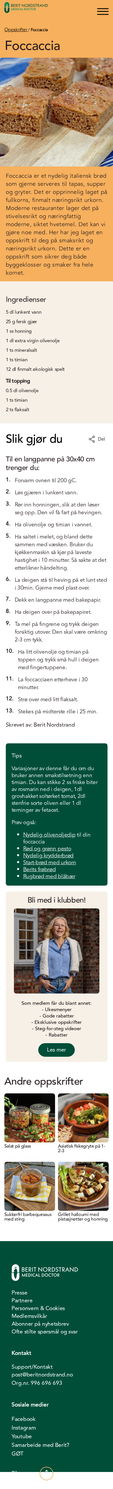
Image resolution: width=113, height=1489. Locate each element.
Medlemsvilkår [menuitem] (29, 1316)
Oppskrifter (16, 29)
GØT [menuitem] (17, 1453)
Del (101, 439)
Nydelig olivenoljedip (49, 834)
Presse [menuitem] (19, 1292)
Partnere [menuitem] (22, 1300)
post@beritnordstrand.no (42, 1375)
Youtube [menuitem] (22, 1436)
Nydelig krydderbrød (48, 855)
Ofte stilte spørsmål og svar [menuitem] (45, 1331)
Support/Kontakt (32, 1367)
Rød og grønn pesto (47, 848)
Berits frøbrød (39, 869)
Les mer (56, 1049)
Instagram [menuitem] (24, 1427)
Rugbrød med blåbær (49, 876)
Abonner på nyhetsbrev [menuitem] (40, 1324)
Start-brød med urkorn (49, 862)
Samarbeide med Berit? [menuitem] (40, 1445)
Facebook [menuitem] (24, 1419)
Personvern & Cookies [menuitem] (38, 1308)
